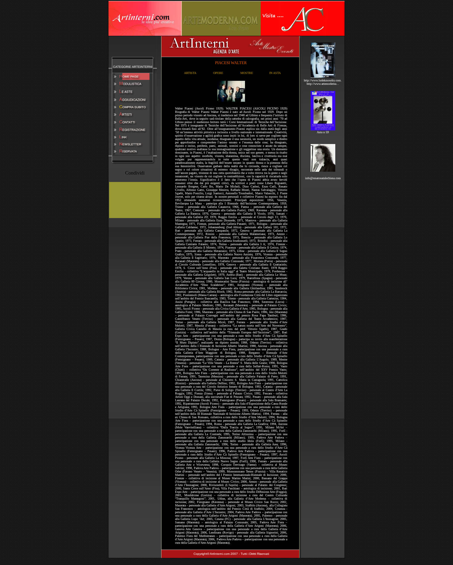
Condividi (135, 172)
